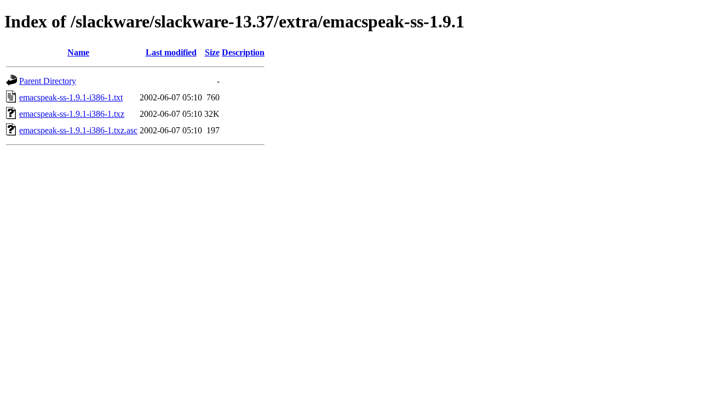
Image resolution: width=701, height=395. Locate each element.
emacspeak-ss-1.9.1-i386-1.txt (71, 97)
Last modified (171, 52)
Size (212, 52)
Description (243, 52)
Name (78, 52)
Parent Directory (47, 81)
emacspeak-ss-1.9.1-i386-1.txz (71, 114)
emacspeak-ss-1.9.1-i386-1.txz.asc (78, 130)
